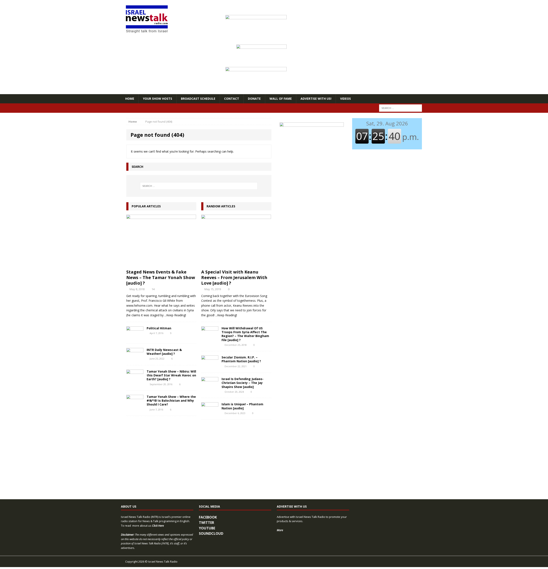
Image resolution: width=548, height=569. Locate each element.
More (280, 530)
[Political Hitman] (134, 337)
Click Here (158, 525)
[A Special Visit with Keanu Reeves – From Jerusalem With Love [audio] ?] (236, 265)
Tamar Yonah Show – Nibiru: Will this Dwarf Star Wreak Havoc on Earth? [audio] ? (171, 375)
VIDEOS (345, 99)
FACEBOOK (208, 517)
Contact (231, 99)
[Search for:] (400, 108)
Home (129, 99)
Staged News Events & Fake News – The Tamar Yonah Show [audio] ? (160, 277)
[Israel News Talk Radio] (169, 19)
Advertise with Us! (316, 99)
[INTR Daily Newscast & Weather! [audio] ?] (134, 358)
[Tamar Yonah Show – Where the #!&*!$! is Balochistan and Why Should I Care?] (134, 405)
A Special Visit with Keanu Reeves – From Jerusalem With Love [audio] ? (234, 277)
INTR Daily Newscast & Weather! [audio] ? (164, 352)
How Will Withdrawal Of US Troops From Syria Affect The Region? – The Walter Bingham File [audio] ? (245, 334)
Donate (254, 99)
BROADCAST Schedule (198, 99)
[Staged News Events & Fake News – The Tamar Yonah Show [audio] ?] (161, 265)
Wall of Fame (281, 99)
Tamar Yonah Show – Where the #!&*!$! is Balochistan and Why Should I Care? (171, 400)
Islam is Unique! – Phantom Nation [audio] (242, 406)
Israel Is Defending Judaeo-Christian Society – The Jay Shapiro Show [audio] (243, 383)
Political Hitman (159, 328)
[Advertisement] (312, 219)
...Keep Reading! (175, 315)
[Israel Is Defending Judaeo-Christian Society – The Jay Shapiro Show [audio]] (209, 387)
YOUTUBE (207, 528)
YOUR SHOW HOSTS (157, 99)
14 (153, 289)
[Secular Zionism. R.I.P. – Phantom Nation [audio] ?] (209, 366)
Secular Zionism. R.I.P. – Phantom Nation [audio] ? (241, 359)
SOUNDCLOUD (211, 533)
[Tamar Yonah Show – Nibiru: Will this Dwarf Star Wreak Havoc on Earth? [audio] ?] (134, 380)
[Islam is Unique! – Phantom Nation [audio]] (209, 413)
